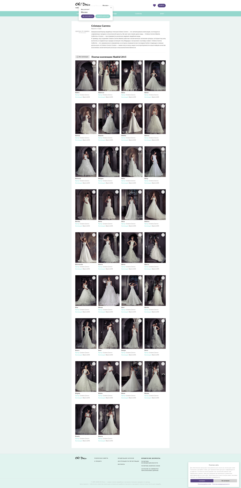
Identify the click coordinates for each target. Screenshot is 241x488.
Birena (100, 264)
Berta (100, 221)
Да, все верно (88, 16)
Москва (105, 5)
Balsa (123, 93)
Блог (162, 14)
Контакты (121, 464)
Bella (123, 179)
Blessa (100, 307)
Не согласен (225, 481)
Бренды (114, 14)
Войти (161, 5)
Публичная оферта (101, 458)
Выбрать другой (103, 16)
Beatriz (123, 136)
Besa (123, 221)
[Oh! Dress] (81, 458)
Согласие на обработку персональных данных (150, 469)
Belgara (100, 179)
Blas (76, 307)
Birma (123, 264)
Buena (100, 436)
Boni (122, 307)
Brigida (77, 393)
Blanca (147, 264)
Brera (146, 350)
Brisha (100, 393)
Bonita (147, 307)
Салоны (138, 14)
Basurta (100, 136)
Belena (147, 136)
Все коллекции (83, 57)
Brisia (123, 393)
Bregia (123, 350)
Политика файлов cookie (204, 484)
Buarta (77, 436)
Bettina (147, 221)
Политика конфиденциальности (221, 484)
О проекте (98, 461)
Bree (99, 350)
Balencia (101, 93)
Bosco (77, 350)
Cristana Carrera (84, 95)
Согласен (202, 481)
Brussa (147, 393)
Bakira (77, 93)
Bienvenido (79, 264)
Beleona (78, 179)
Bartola (77, 136)
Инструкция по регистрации (128, 461)
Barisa (146, 93)
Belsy (146, 179)
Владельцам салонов (126, 458)
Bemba (77, 221)
